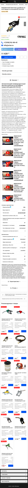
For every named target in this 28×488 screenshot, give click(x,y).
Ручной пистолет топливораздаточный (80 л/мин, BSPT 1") (20, 401)
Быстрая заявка (18, 57)
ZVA (24, 207)
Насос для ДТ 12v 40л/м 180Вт (20, 373)
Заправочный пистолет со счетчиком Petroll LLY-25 (7, 454)
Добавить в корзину (8, 57)
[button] (25, 24)
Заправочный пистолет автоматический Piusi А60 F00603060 (20, 428)
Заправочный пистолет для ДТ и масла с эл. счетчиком (7, 347)
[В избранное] (21, 57)
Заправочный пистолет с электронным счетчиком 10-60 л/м (20, 320)
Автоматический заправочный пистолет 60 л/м (7, 428)
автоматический (21, 212)
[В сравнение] (25, 57)
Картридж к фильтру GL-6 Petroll (6, 373)
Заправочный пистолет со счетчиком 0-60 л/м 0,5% (7, 401)
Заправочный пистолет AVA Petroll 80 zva (7, 319)
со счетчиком (22, 225)
